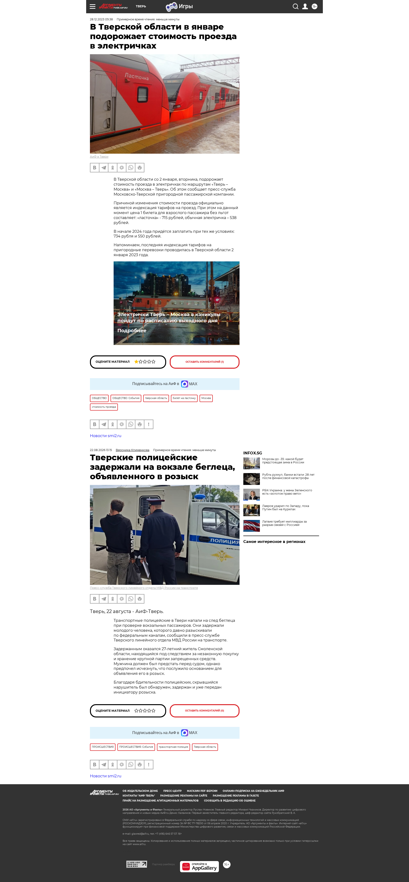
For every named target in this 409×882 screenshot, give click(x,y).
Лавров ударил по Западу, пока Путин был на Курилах (285, 507)
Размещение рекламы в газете (236, 795)
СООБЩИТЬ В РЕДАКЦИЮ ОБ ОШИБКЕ (230, 800)
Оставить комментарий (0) (204, 710)
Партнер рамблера (163, 864)
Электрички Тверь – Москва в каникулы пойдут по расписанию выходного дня (168, 317)
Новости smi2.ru (105, 436)
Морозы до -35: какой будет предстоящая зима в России (283, 460)
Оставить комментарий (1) (205, 361)
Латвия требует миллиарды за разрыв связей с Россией (284, 523)
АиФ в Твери (99, 156)
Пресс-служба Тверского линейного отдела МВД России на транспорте (144, 588)
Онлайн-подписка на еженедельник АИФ (253, 790)
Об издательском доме (140, 790)
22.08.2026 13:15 (101, 450)
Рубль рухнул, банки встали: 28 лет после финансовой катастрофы (288, 476)
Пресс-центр (172, 790)
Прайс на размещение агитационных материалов (161, 800)
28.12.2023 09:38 (101, 19)
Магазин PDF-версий (202, 790)
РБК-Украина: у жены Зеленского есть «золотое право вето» (287, 492)
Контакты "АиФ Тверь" (139, 795)
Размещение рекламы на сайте (183, 795)
